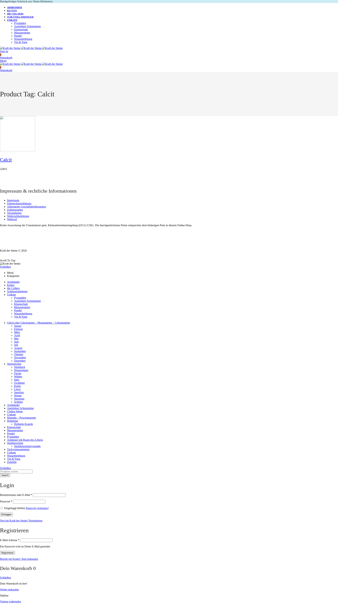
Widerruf (12, 219)
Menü (3, 60)
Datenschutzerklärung (19, 203)
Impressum (13, 200)
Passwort (6, 501)
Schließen (5, 266)
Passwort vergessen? (37, 508)
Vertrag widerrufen (10, 601)
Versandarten (14, 212)
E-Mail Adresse (9, 540)
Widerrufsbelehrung (18, 216)
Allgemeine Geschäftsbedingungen (26, 206)
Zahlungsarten (15, 209)
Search (5, 475)
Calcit (6, 159)
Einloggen (6, 514)
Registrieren (7, 552)
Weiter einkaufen (9, 589)
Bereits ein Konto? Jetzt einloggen (19, 558)
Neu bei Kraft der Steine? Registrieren (21, 520)
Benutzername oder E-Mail (16, 494)
